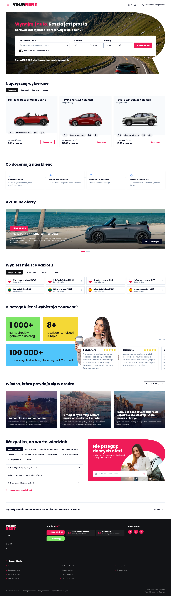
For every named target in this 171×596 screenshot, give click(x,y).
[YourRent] (11, 527)
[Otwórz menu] (8, 4)
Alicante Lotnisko (68, 578)
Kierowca (12, 454)
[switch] (21, 51)
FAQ (7, 539)
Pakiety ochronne (70, 449)
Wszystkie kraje (14, 272)
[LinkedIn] (141, 532)
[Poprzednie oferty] (9, 121)
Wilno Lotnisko (67, 574)
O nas (8, 535)
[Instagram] (136, 532)
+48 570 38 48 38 (55, 532)
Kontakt (9, 544)
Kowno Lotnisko (67, 570)
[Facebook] (130, 532)
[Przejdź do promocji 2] (88, 251)
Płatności (52, 454)
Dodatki (29, 459)
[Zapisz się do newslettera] (144, 474)
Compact (25, 90)
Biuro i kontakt (14, 449)
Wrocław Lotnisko (14, 574)
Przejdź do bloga (153, 384)
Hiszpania (31, 272)
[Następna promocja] (161, 228)
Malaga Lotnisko (123, 566)
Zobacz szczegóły (151, 242)
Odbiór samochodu (49, 449)
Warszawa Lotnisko (15, 566)
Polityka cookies (44, 591)
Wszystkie (12, 90)
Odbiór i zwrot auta (27, 40)
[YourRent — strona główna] (25, 4)
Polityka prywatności (29, 591)
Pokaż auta (143, 45)
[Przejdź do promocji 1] (83, 251)
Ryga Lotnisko (122, 570)
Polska (56, 272)
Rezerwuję (47, 142)
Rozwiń (157, 509)
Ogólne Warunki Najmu (60, 591)
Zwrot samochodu (69, 454)
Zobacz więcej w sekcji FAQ (20, 490)
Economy (36, 90)
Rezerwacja (30, 449)
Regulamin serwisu (12, 591)
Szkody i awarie (14, 459)
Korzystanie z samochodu (32, 454)
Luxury (45, 90)
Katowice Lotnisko (68, 566)
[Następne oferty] (161, 121)
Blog (7, 548)
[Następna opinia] (164, 339)
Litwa (44, 272)
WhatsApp (57, 538)
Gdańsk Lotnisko (14, 570)
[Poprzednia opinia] (160, 339)
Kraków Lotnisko (13, 578)
